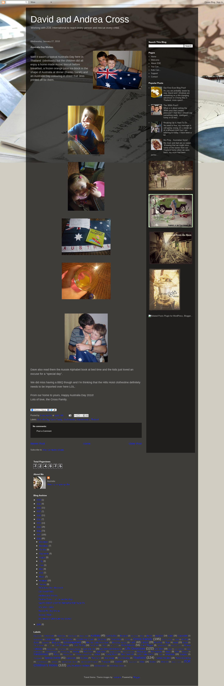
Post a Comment (44, 431)
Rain (177, 651)
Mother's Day (65, 651)
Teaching (84, 658)
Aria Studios (72, 636)
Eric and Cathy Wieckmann (97, 642)
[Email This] (75, 415)
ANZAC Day (61, 636)
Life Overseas (69, 419)
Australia (95, 635)
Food (175, 642)
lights (170, 649)
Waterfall (164, 662)
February (43, 580)
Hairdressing (162, 645)
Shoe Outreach (127, 654)
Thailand (94, 419)
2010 (39, 538)
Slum (160, 654)
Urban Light (132, 662)
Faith (132, 642)
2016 (39, 515)
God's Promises (62, 645)
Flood (167, 642)
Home (86, 443)
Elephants (56, 642)
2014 (39, 523)
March (42, 577)
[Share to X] (81, 415)
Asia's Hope (84, 636)
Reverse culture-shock (83, 654)
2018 (39, 508)
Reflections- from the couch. (50, 588)
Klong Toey (62, 649)
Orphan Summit (114, 651)
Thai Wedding (124, 658)
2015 (39, 519)
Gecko (185, 642)
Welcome (155, 60)
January (43, 584)
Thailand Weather (163, 658)
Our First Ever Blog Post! (175, 88)
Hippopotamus (176, 645)
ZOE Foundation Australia (78, 665)
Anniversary (49, 636)
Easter (36, 642)
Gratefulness (128, 645)
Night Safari (101, 651)
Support (154, 73)
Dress (177, 639)
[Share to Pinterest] (87, 415)
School (97, 654)
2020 (39, 500)
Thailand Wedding (182, 658)
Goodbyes (94, 645)
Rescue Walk (68, 654)
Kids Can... (156, 70)
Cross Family (56, 419)
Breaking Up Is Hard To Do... (176, 123)
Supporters (71, 658)
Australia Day (43, 419)
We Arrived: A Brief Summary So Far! (54, 618)
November (44, 546)
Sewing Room (111, 654)
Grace (104, 645)
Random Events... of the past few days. (56, 599)
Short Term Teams (145, 654)
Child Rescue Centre (85, 639)
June (41, 565)
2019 (39, 504)
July (41, 561)
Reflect (57, 654)
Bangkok (124, 636)
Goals (49, 645)
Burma (149, 636)
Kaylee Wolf (51, 649)
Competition (116, 639)
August (42, 557)
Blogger (136, 677)
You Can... (155, 67)
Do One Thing (167, 639)
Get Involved (39, 645)
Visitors (152, 662)
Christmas (101, 639)
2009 (39, 624)
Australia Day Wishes (47, 595)
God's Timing (79, 645)
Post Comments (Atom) (53, 450)
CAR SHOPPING (46, 591)
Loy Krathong (179, 649)
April (41, 573)
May (41, 569)
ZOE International (100, 666)
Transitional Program (89, 662)
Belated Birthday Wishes (49, 611)
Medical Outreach (51, 651)
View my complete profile (58, 484)
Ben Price (134, 636)
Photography (142, 651)
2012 (39, 531)
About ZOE (156, 63)
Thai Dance (96, 658)
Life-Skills (159, 649)
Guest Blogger (146, 645)
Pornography (156, 651)
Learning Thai (89, 649)
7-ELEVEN (37, 636)
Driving (185, 639)
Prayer (168, 651)
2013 (39, 527)
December (44, 542)
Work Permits (176, 662)
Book (142, 636)
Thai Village (109, 658)
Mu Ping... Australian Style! (176, 140)
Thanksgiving (42, 662)
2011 (39, 535)
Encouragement (72, 642)
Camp (170, 636)
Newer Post (37, 443)
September (44, 553)
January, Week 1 (45, 615)
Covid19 (127, 639)
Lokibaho (117, 677)
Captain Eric (183, 636)
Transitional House (69, 662)
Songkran (184, 654)
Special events (83, 419)
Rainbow (185, 651)
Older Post (135, 443)
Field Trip (158, 642)
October (43, 549)
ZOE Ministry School (117, 666)
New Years (88, 651)
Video (142, 662)
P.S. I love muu (128, 651)
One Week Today (46, 607)
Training (54, 662)
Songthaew (38, 658)
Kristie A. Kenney (75, 649)
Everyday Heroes (119, 642)
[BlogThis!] (78, 415)
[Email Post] (70, 415)
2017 (39, 511)
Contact (154, 77)
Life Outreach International (111, 649)
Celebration (50, 639)
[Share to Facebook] (84, 415)
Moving (76, 651)
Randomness (41, 654)
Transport (105, 662)
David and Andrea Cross (79, 19)
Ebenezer (45, 642)
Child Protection (66, 639)
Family (144, 642)
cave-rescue (38, 639)
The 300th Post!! (171, 105)
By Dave (159, 636)
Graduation (114, 645)
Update (119, 661)
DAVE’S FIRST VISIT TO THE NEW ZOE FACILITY (61, 603)
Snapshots (170, 654)
